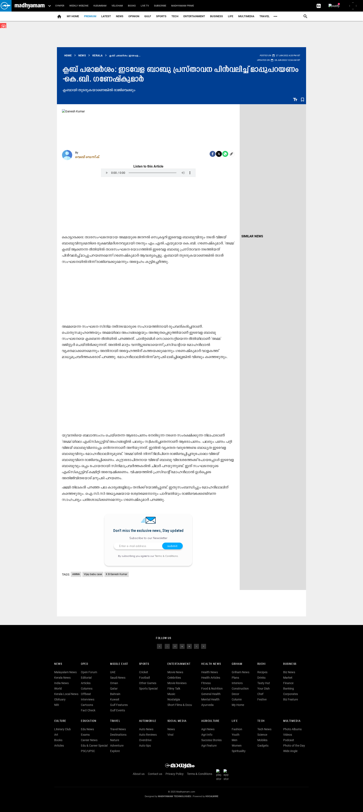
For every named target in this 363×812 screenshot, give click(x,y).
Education (88, 721)
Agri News (207, 729)
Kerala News (62, 677)
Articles (86, 683)
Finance (288, 683)
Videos (287, 734)
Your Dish (263, 688)
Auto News (146, 729)
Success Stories (211, 740)
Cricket (143, 672)
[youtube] (189, 646)
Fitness (206, 683)
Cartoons (87, 705)
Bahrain (115, 694)
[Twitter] (219, 154)
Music (171, 694)
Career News (89, 740)
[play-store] (219, 775)
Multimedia (246, 16)
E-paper (59, 5)
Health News (211, 664)
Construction (240, 688)
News (119, 16)
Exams (85, 734)
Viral (170, 734)
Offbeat (86, 694)
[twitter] (167, 646)
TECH (174, 16)
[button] (6, 6)
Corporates (290, 694)
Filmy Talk (173, 688)
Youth (235, 734)
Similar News (252, 236)
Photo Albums (292, 729)
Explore (115, 751)
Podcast (288, 740)
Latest (106, 16)
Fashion (237, 729)
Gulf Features (119, 705)
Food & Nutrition (212, 688)
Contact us (155, 774)
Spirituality (239, 751)
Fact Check (88, 710)
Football (144, 677)
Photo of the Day (294, 745)
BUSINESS (289, 664)
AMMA (76, 574)
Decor (235, 694)
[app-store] (227, 775)
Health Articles (210, 677)
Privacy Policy (175, 774)
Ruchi (261, 664)
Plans (235, 677)
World (58, 688)
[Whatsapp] (225, 154)
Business (216, 16)
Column (237, 699)
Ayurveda (207, 705)
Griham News (240, 672)
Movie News (175, 672)
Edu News (87, 729)
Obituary (60, 699)
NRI (56, 705)
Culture (60, 721)
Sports (161, 16)
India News (61, 683)
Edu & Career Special (94, 745)
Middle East (119, 664)
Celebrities (174, 677)
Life (230, 16)
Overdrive (145, 740)
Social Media (177, 721)
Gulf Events (117, 710)
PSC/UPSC (88, 751)
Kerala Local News (66, 694)
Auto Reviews (148, 734)
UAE (113, 672)
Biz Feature (290, 699)
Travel (264, 16)
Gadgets (262, 745)
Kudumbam (100, 5)
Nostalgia (173, 699)
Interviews (87, 699)
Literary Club (62, 729)
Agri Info (206, 734)
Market (287, 677)
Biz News (289, 672)
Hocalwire (211, 796)
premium (90, 16)
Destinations (118, 734)
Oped (84, 664)
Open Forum (89, 672)
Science (262, 734)
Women (237, 745)
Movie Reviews (177, 683)
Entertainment (194, 16)
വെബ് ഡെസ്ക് (87, 157)
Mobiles (262, 740)
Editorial (86, 677)
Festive (262, 699)
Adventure (117, 745)
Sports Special (148, 688)
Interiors (237, 683)
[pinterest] (203, 646)
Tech (260, 721)
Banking (288, 688)
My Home (73, 16)
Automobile (148, 721)
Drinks (261, 677)
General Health (211, 694)
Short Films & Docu (179, 705)
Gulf (147, 16)
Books (132, 5)
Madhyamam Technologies (174, 796)
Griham (237, 664)
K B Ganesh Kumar (116, 574)
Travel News (118, 729)
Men (234, 740)
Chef (260, 694)
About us (139, 774)
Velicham (117, 5)
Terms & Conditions (166, 555)
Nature (114, 740)
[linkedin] (182, 646)
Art (56, 734)
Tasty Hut (263, 683)
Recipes (262, 672)
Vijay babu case (93, 574)
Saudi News (117, 677)
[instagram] (175, 646)
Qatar (114, 688)
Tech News (264, 729)
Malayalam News (65, 672)
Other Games (147, 683)
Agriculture (210, 721)
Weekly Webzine (78, 5)
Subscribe (160, 5)
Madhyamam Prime (182, 5)
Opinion (133, 16)
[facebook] (212, 154)
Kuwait (114, 699)
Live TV (145, 5)
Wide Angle (290, 751)
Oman (114, 683)
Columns (86, 688)
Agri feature (209, 745)
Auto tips (145, 745)
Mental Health (210, 699)
